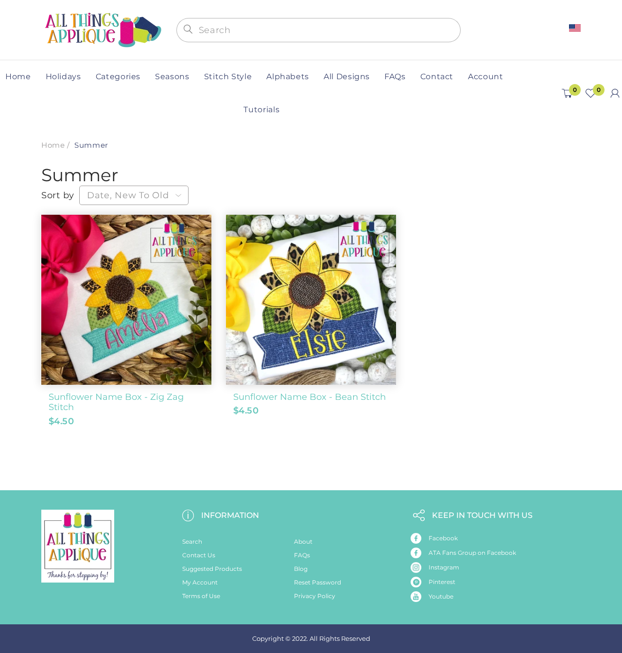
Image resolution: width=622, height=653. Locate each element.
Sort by (57, 195)
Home (53, 145)
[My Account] (615, 93)
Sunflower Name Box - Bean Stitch (309, 397)
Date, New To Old (128, 195)
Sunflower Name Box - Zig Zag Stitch (116, 402)
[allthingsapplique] (102, 29)
